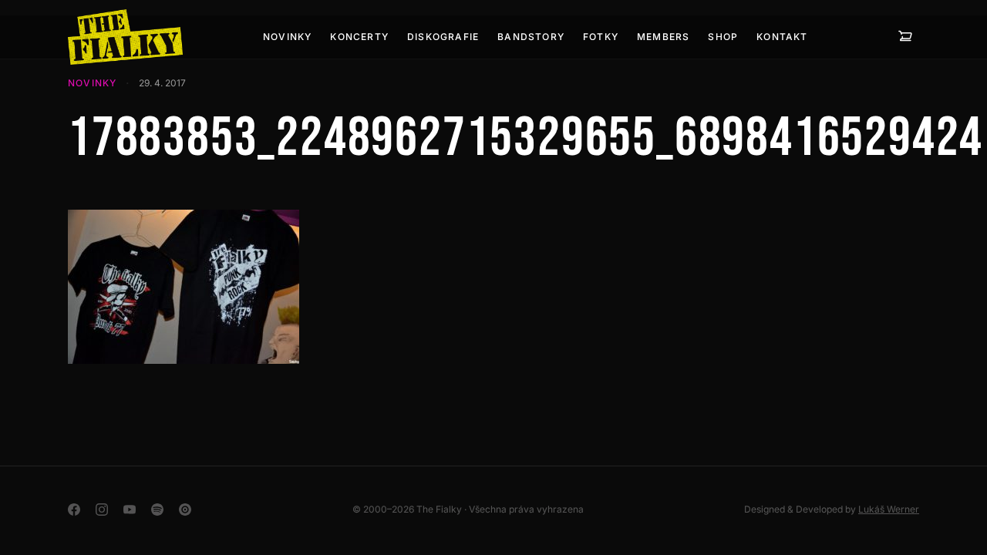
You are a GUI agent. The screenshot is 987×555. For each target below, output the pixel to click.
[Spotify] (157, 509)
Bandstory (530, 36)
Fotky (600, 36)
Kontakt (781, 36)
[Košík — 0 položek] (905, 37)
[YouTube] (129, 509)
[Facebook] (74, 509)
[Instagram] (102, 509)
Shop (723, 36)
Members (663, 36)
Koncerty (359, 36)
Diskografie (443, 36)
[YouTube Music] (185, 509)
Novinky (287, 36)
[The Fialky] (125, 37)
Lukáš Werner (888, 509)
